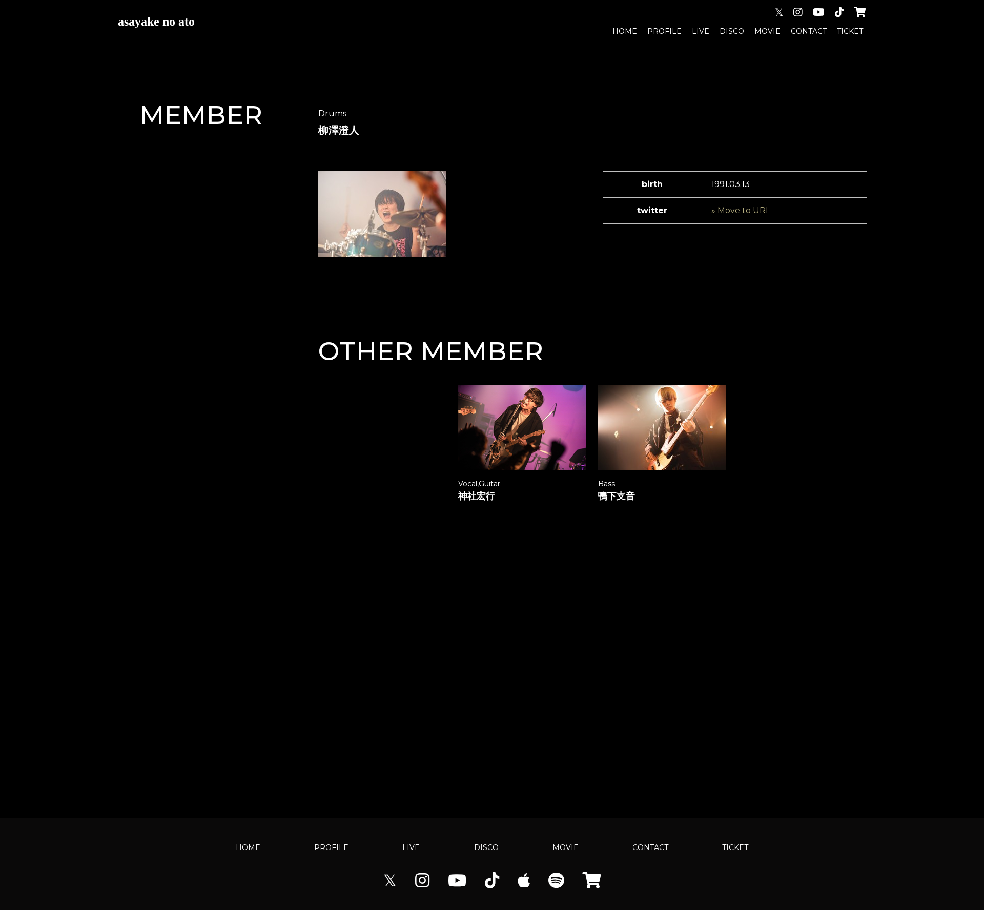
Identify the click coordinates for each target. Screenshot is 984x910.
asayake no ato (156, 21)
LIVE (700, 31)
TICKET (850, 31)
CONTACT (809, 31)
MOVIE (767, 31)
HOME (624, 31)
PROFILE (664, 31)
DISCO (732, 31)
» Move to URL (740, 210)
